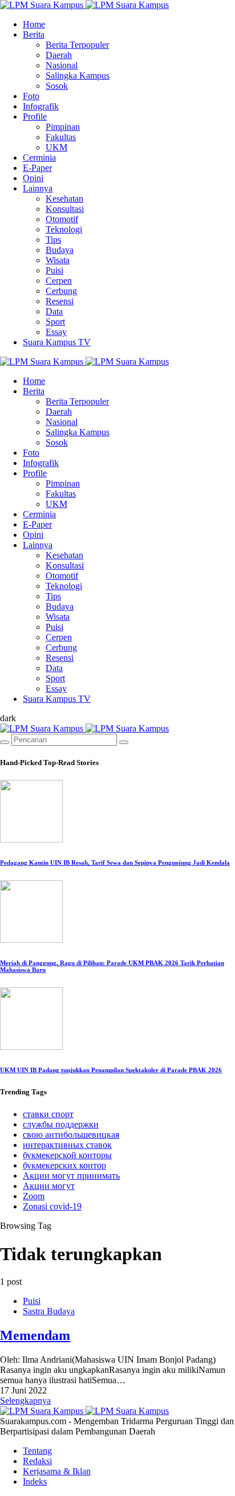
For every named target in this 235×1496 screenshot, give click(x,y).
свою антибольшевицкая (71, 1134)
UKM (56, 147)
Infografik (41, 106)
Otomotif (62, 219)
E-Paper (37, 168)
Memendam (35, 1335)
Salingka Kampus (78, 75)
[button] (8, 718)
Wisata (58, 260)
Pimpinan (63, 127)
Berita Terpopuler (77, 45)
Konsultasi (65, 209)
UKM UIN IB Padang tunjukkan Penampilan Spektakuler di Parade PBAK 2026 (111, 1069)
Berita (33, 34)
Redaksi (37, 1461)
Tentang (37, 1451)
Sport (55, 321)
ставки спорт (48, 1114)
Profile (35, 116)
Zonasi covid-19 (52, 1206)
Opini (33, 178)
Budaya (60, 250)
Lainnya (37, 188)
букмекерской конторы (67, 1155)
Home (34, 24)
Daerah (59, 55)
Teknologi (64, 229)
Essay (56, 332)
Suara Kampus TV (57, 342)
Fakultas (61, 137)
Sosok (57, 86)
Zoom (33, 1196)
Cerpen (59, 280)
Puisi (54, 270)
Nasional (62, 65)
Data (54, 311)
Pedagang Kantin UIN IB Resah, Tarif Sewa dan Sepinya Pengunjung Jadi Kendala (115, 862)
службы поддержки (61, 1124)
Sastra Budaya (49, 1311)
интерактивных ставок (67, 1145)
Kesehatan (64, 198)
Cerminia (39, 157)
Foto (31, 96)
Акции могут (49, 1186)
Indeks (35, 1481)
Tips (53, 239)
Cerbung (61, 291)
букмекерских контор (64, 1165)
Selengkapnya (25, 1400)
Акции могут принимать (71, 1175)
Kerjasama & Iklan (57, 1471)
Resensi (60, 301)
